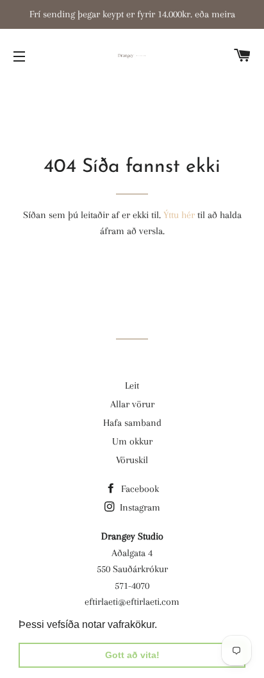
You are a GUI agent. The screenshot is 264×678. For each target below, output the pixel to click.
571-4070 (132, 585)
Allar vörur (132, 404)
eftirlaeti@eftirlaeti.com (132, 601)
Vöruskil (132, 460)
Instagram (138, 507)
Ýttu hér (179, 215)
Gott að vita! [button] (132, 655)
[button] (161, 625)
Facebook (139, 489)
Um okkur (132, 441)
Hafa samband (132, 422)
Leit (132, 385)
